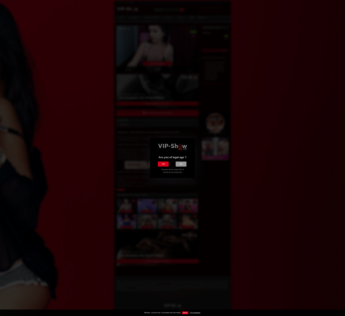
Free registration (195, 312)
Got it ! (185, 312)
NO (181, 164)
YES (163, 164)
